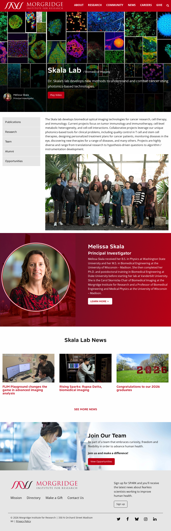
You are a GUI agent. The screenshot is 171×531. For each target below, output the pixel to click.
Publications (13, 122)
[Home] (33, 5)
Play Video (56, 95)
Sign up (120, 504)
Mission (16, 497)
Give (159, 5)
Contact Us (75, 497)
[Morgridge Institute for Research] (44, 493)
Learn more (98, 301)
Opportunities (14, 161)
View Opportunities (101, 461)
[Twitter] (118, 519)
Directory (34, 497)
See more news (85, 409)
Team (8, 141)
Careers (146, 5)
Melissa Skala (21, 94)
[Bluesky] (137, 519)
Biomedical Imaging (97, 71)
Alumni (9, 151)
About (78, 5)
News (132, 5)
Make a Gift (54, 497)
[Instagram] (146, 519)
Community (114, 5)
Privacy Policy (23, 521)
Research (95, 5)
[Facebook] (127, 519)
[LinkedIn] (155, 519)
